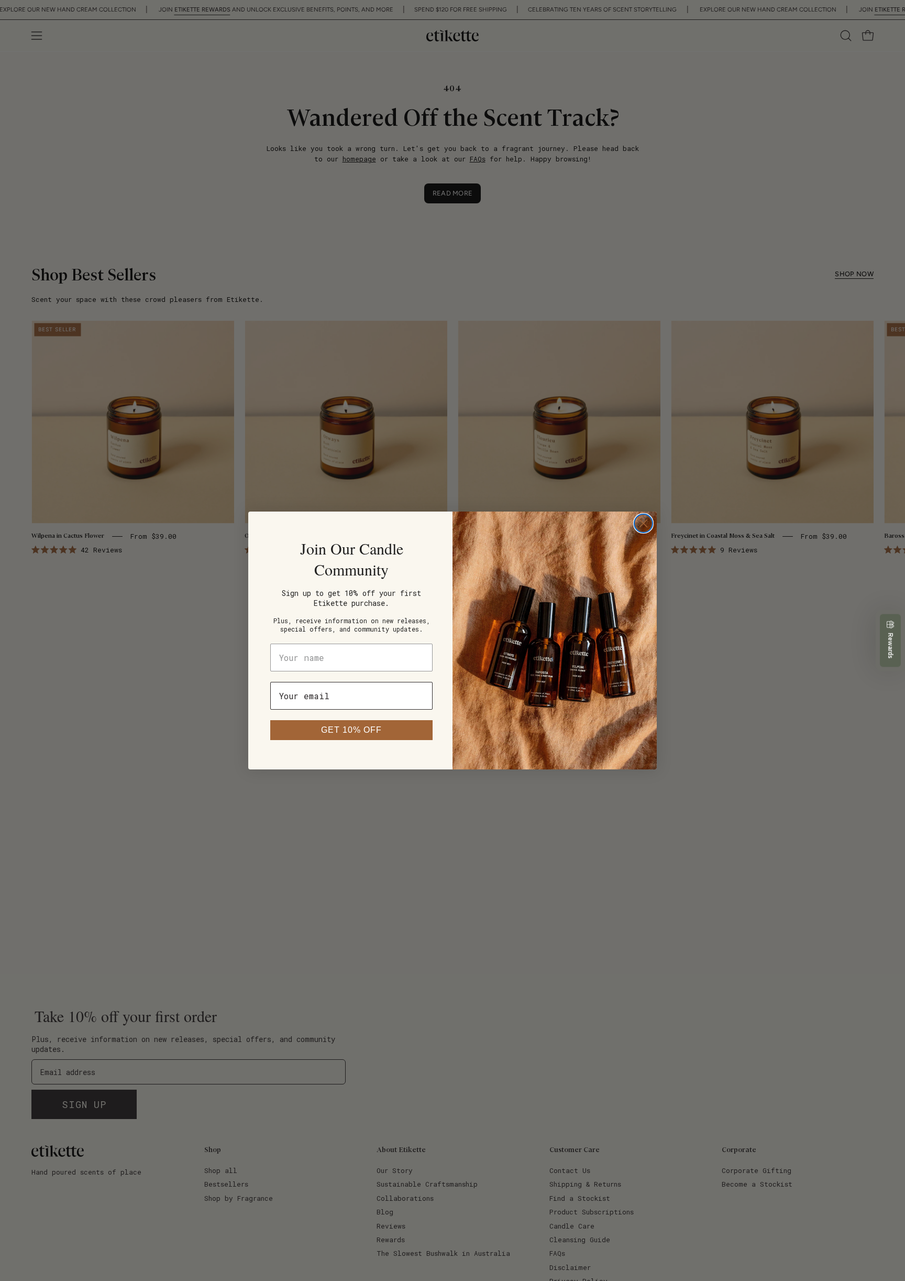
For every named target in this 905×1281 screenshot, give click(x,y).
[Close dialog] (643, 523)
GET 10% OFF (351, 729)
